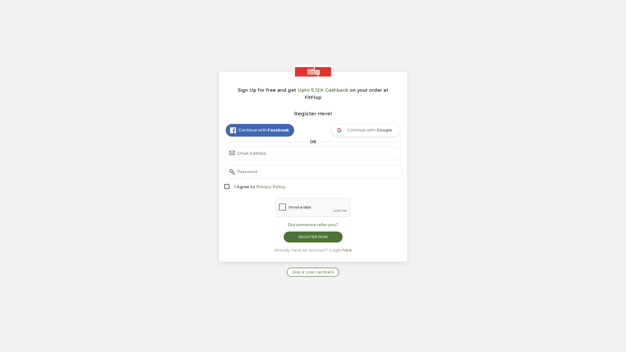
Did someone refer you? (313, 224)
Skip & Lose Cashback (313, 272)
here (347, 250)
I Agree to (260, 187)
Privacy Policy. (271, 187)
